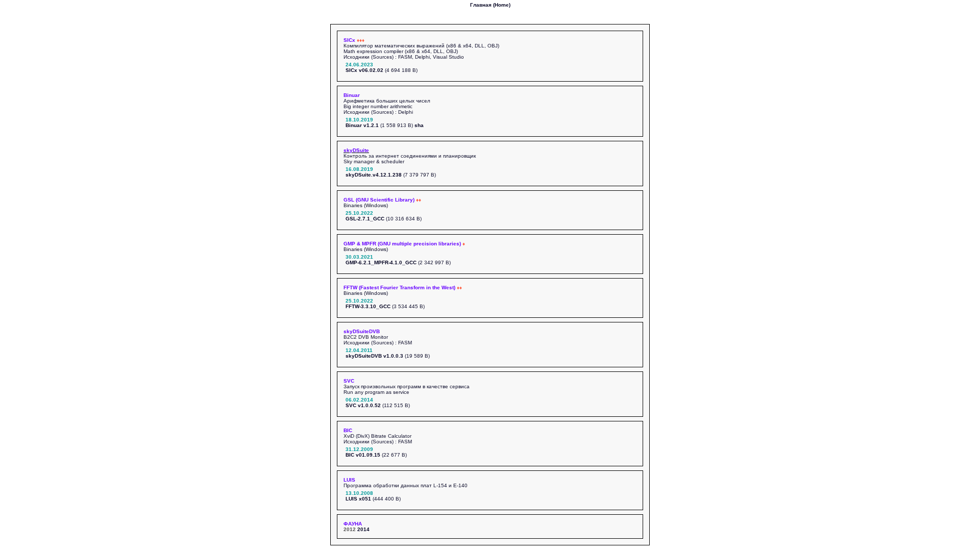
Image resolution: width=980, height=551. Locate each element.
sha (419, 125)
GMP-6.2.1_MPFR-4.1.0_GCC (381, 262)
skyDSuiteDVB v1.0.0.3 (374, 356)
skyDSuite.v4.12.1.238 (374, 175)
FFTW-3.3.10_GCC (368, 306)
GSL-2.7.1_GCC (365, 218)
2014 (363, 529)
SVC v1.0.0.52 (363, 405)
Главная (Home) (490, 5)
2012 (350, 529)
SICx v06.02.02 (364, 70)
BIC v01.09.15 (363, 455)
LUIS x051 (358, 499)
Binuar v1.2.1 (362, 125)
